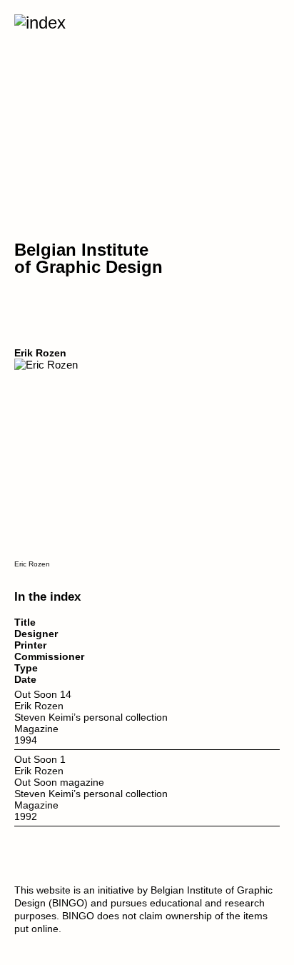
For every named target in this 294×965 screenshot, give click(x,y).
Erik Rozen (39, 705)
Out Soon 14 (42, 694)
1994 (25, 740)
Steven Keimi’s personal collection (91, 717)
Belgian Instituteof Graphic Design (88, 258)
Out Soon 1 (40, 759)
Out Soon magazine (59, 782)
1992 (25, 816)
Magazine (36, 728)
